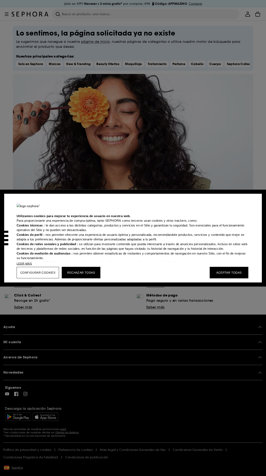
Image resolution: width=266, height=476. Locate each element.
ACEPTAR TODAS (228, 272)
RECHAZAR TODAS (81, 272)
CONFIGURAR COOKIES (37, 272)
